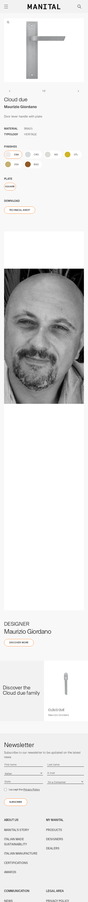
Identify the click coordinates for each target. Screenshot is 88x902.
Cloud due (56, 710)
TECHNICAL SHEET (19, 210)
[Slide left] (9, 91)
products (54, 830)
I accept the (24, 789)
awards (10, 872)
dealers (52, 848)
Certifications (16, 863)
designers (54, 839)
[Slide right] (78, 91)
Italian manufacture (20, 853)
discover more (19, 642)
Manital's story (16, 830)
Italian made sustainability (15, 842)
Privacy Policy (31, 789)
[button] (6, 6)
